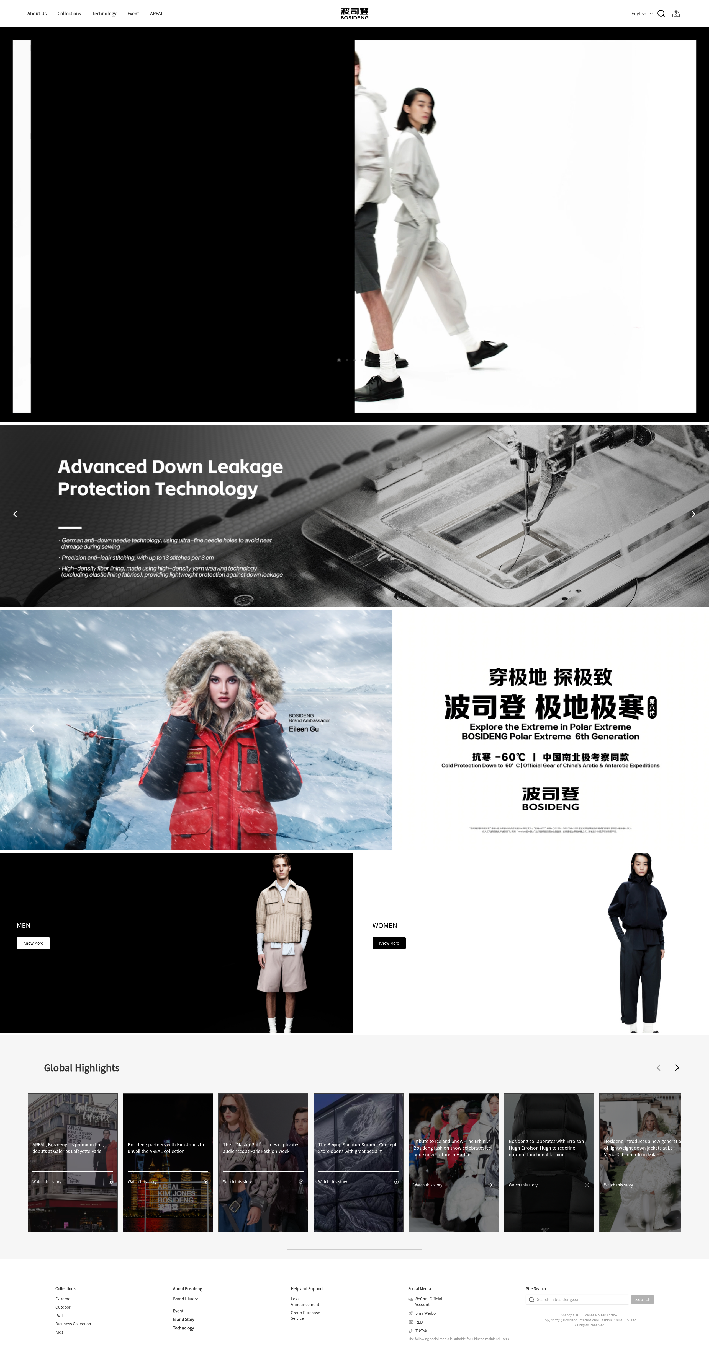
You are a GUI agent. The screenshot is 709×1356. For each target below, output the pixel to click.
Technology (183, 1328)
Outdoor (62, 1307)
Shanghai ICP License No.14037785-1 (590, 1315)
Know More (33, 943)
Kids (59, 1332)
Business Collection (73, 1324)
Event (178, 1311)
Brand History (185, 1299)
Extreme (62, 1299)
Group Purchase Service (305, 1315)
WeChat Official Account (428, 1301)
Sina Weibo (425, 1313)
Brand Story (183, 1319)
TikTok (421, 1331)
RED (419, 1322)
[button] (339, 360)
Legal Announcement (305, 1301)
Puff (59, 1316)
